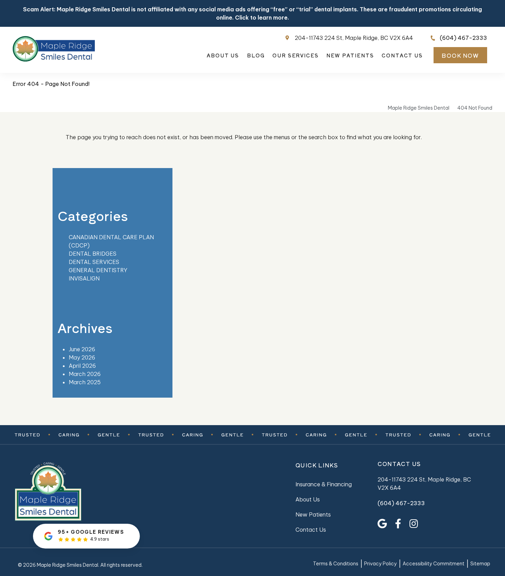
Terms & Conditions (335, 564)
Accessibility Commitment (433, 564)
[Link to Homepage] (73, 492)
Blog (256, 55)
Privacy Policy (380, 564)
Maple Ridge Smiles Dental (418, 108)
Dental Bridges (92, 253)
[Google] (382, 524)
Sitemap (480, 564)
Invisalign (84, 278)
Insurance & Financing (323, 484)
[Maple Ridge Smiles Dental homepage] (54, 59)
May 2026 (82, 357)
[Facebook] (398, 524)
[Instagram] (413, 524)
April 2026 (82, 365)
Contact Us (402, 55)
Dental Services (94, 261)
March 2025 (85, 382)
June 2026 (82, 349)
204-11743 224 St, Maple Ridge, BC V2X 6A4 (354, 37)
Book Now (460, 55)
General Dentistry (98, 270)
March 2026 (85, 373)
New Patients (350, 55)
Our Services (295, 55)
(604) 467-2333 (463, 37)
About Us (223, 55)
